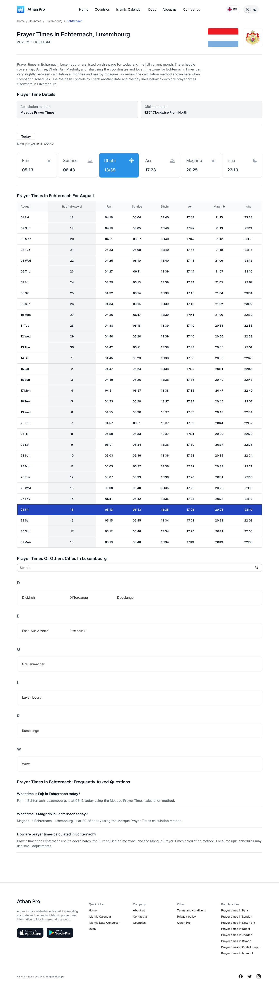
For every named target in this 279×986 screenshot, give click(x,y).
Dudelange (125, 597)
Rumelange (30, 731)
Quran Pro (184, 922)
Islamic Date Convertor (104, 922)
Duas (152, 9)
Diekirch (28, 597)
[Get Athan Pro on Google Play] (60, 933)
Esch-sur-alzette (35, 631)
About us (169, 9)
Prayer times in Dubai (235, 928)
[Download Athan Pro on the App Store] (30, 933)
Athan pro (36, 9)
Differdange (78, 597)
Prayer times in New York (238, 922)
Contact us (191, 9)
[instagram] (258, 976)
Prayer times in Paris (235, 910)
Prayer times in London (236, 916)
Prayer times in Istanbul (237, 953)
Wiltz (26, 764)
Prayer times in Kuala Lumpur (240, 947)
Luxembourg (54, 21)
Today (26, 136)
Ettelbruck (77, 631)
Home (83, 9)
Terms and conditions (191, 910)
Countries (102, 9)
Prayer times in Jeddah (236, 935)
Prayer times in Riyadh (236, 941)
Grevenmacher (33, 664)
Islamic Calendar (129, 9)
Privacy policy (186, 916)
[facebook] (240, 976)
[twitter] (249, 976)
